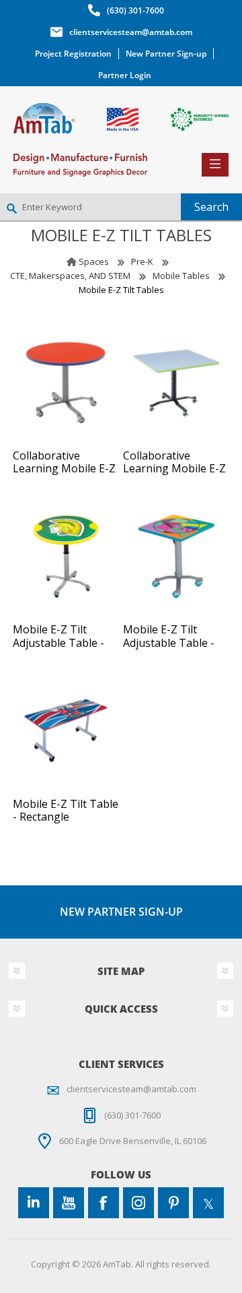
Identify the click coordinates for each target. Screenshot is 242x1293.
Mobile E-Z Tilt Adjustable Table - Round (58, 642)
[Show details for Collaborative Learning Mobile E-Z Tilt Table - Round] (66, 382)
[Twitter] (208, 1202)
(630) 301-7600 (135, 10)
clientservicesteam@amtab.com (130, 32)
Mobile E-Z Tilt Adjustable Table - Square (168, 642)
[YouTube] (68, 1202)
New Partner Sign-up (166, 53)
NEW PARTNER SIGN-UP (121, 911)
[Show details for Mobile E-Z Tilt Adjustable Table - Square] (176, 556)
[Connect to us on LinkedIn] (33, 1202)
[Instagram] (138, 1202)
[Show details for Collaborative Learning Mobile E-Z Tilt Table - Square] (176, 382)
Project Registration (73, 53)
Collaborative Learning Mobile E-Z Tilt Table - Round (64, 468)
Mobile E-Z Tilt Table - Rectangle (65, 810)
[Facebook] (103, 1202)
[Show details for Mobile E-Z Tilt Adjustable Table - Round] (66, 556)
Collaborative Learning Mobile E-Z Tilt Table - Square (174, 468)
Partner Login (124, 75)
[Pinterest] (173, 1202)
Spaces (94, 261)
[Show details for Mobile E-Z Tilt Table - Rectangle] (66, 730)
